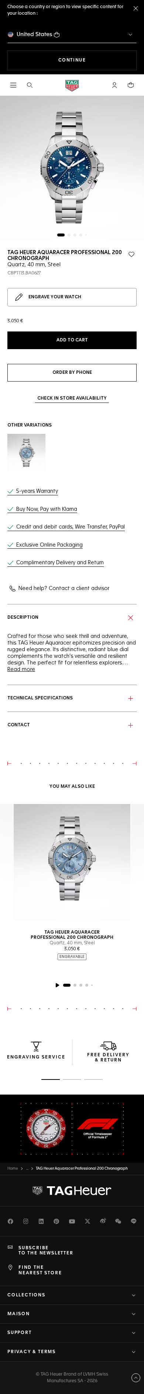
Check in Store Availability (72, 398)
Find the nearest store (40, 1270)
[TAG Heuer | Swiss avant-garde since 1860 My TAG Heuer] (72, 1190)
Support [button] (19, 1333)
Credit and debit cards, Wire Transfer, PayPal (70, 527)
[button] (114, 85)
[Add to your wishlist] (131, 254)
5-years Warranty (37, 491)
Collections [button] (26, 1295)
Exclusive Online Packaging (49, 545)
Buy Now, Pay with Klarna (46, 509)
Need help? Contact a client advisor (63, 588)
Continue (97, 60)
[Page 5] (86, 235)
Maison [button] (18, 1314)
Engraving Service (36, 1057)
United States (34, 34)
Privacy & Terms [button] (31, 1352)
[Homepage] (72, 85)
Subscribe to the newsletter (45, 1251)
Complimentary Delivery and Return (60, 562)
